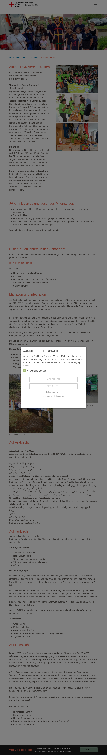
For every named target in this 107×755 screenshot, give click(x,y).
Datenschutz (59, 396)
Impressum (47, 396)
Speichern (53, 386)
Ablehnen (53, 379)
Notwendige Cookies (36, 371)
